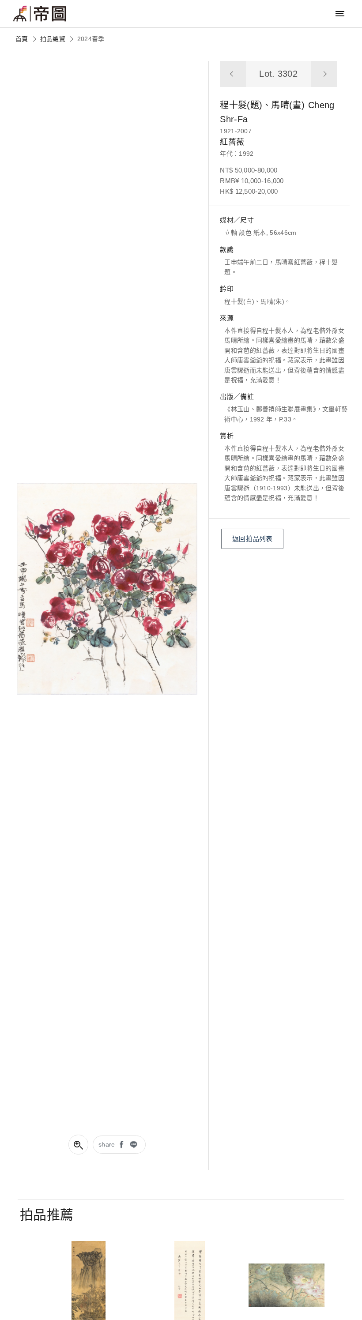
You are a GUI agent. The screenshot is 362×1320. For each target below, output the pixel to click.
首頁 (21, 38)
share (106, 1144)
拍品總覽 (52, 38)
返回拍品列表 (252, 538)
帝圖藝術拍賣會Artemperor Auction (39, 13)
